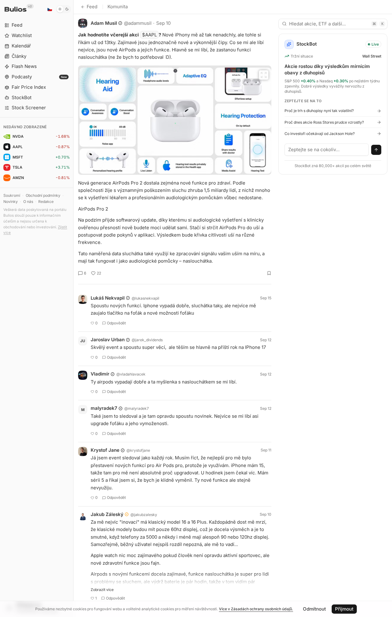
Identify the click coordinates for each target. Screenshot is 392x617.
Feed (92, 6)
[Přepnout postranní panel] (73, 308)
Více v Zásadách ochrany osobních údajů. (256, 609)
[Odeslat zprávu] (376, 150)
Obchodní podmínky (43, 195)
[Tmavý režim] (63, 9)
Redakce (46, 201)
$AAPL (149, 35)
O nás (28, 201)
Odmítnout (314, 609)
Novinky (10, 201)
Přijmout (344, 609)
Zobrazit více (102, 589)
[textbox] (327, 150)
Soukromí (11, 195)
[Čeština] (50, 9)
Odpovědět (116, 323)
